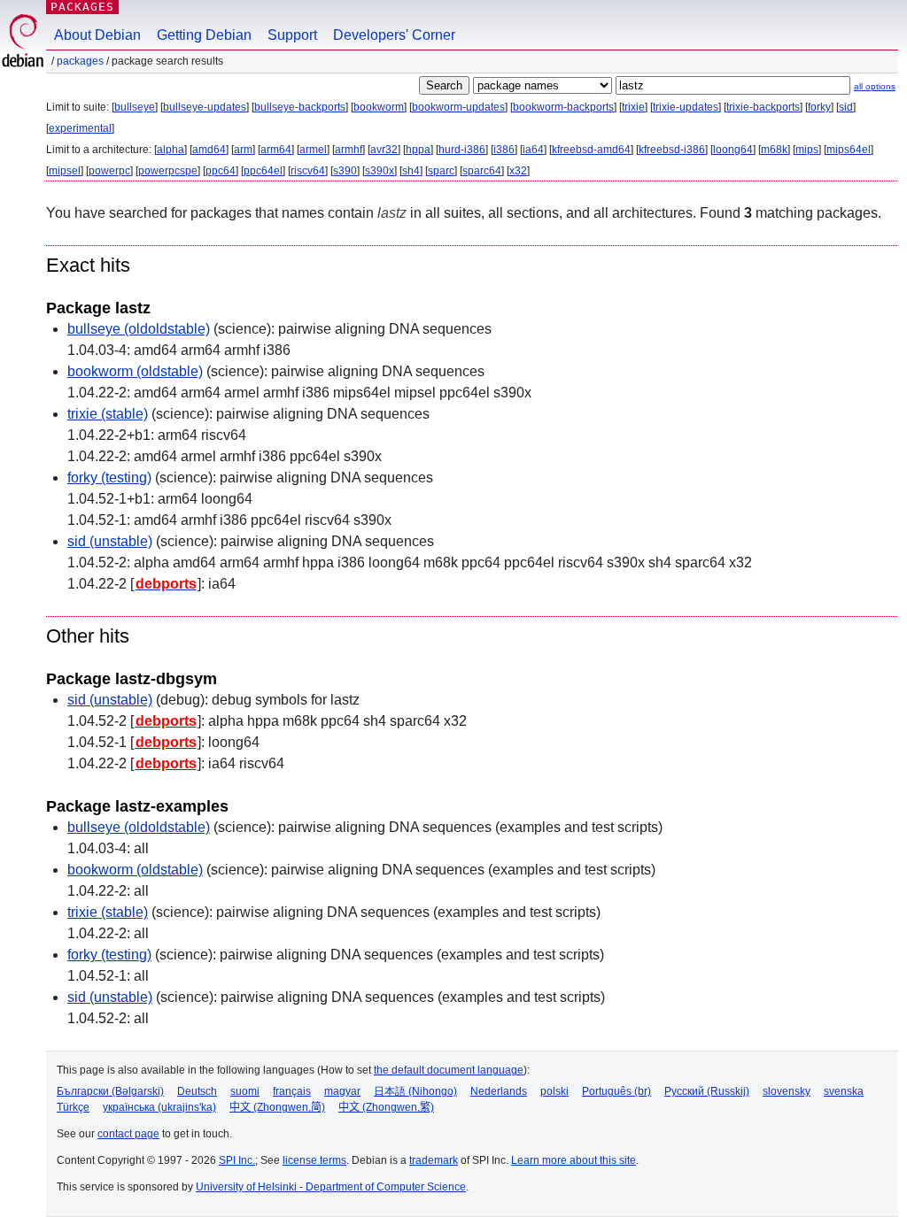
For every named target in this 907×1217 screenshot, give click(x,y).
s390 (345, 171)
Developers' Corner (394, 34)
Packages (82, 6)
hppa (418, 149)
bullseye (134, 107)
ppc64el (263, 171)
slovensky (786, 1091)
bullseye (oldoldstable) (138, 328)
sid (846, 107)
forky (819, 107)
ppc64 (220, 171)
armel (313, 149)
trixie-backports (763, 107)
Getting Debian (204, 34)
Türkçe (73, 1107)
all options (874, 86)
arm (243, 149)
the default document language (448, 1070)
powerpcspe (168, 171)
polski (554, 1091)
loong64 (733, 149)
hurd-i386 (461, 149)
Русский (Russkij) (706, 1091)
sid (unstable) (109, 541)
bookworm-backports (563, 107)
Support (292, 34)
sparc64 (481, 171)
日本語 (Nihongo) (415, 1091)
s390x (379, 171)
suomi (245, 1091)
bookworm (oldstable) (135, 371)
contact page (128, 1134)
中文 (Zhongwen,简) (277, 1107)
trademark (433, 1160)
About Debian (97, 34)
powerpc (109, 171)
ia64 (533, 149)
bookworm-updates (458, 107)
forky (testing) (109, 477)
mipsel (65, 171)
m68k (774, 149)
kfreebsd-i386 (672, 149)
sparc (441, 171)
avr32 (384, 149)
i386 (504, 149)
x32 (518, 171)
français (292, 1091)
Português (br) (616, 1091)
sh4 (411, 171)
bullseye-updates (204, 107)
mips (806, 149)
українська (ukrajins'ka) (159, 1107)
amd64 (209, 149)
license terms (314, 1160)
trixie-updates (685, 107)
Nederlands (498, 1091)
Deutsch (197, 1091)
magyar (342, 1091)
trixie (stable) (107, 413)
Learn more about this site (573, 1160)
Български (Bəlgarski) (110, 1091)
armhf (348, 149)
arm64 (275, 149)
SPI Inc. (237, 1160)
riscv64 (308, 171)
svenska (844, 1091)
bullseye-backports (299, 107)
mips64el (848, 149)
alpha (170, 149)
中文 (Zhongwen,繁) (386, 1107)
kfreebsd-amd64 (591, 149)
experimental (80, 128)
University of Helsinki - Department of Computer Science (331, 1187)
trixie (633, 107)
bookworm (378, 107)
